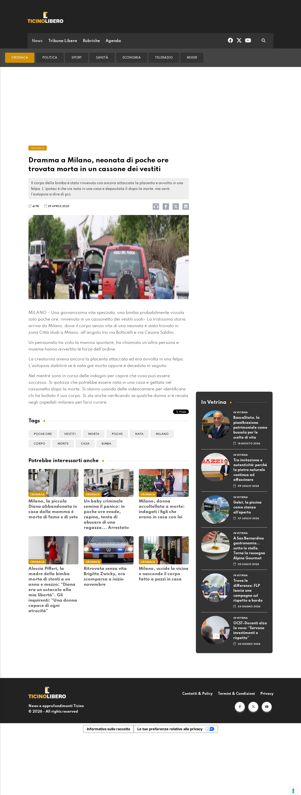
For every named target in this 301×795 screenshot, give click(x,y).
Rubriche (91, 41)
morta (93, 434)
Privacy (266, 694)
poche (117, 434)
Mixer (192, 57)
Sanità (102, 57)
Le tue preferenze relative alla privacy (170, 729)
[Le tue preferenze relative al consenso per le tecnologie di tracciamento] (293, 791)
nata (139, 434)
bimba (106, 443)
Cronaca (19, 57)
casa (85, 443)
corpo (39, 443)
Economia (132, 57)
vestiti (70, 434)
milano (162, 434)
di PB (35, 206)
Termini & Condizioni (236, 694)
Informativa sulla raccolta (108, 729)
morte (63, 443)
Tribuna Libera (62, 41)
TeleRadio (164, 57)
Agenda (113, 41)
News (37, 41)
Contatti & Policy (197, 694)
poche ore (43, 434)
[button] (240, 707)
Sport (76, 57)
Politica (49, 57)
